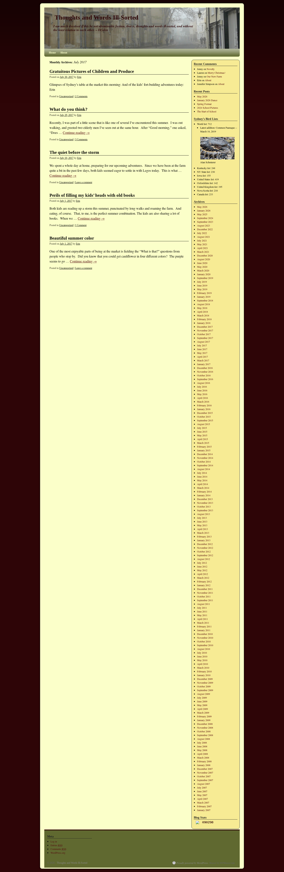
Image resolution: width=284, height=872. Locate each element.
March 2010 (203, 667)
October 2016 (204, 375)
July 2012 (202, 562)
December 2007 (205, 768)
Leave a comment (83, 182)
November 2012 (205, 547)
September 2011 (205, 600)
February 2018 (204, 319)
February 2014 (204, 491)
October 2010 (204, 641)
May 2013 (202, 525)
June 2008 (202, 746)
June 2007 (202, 791)
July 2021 (202, 240)
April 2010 (202, 664)
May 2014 (202, 480)
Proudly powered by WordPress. (192, 863)
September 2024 (205, 218)
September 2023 (205, 221)
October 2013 (204, 506)
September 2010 (205, 645)
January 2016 (203, 409)
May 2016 (202, 394)
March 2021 (203, 251)
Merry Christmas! (216, 72)
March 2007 (203, 802)
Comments (58, 849)
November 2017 (205, 330)
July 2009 (202, 697)
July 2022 (202, 233)
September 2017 (205, 338)
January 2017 (203, 364)
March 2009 (203, 712)
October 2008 (204, 731)
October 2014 (204, 461)
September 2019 (205, 278)
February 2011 (204, 626)
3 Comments (81, 139)
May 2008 (202, 750)
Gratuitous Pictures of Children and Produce (91, 71)
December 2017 (205, 326)
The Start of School (206, 111)
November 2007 (205, 772)
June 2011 (202, 611)
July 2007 (202, 787)
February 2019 (204, 293)
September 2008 (205, 735)
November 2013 (205, 502)
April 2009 (202, 708)
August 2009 (203, 693)
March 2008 (203, 757)
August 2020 (203, 259)
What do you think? (68, 109)
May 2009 (202, 705)
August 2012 (203, 559)
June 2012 (202, 566)
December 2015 (205, 412)
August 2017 (203, 341)
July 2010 (202, 652)
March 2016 (203, 401)
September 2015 (205, 420)
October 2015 (204, 416)
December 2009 (205, 678)
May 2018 (202, 308)
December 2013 (205, 499)
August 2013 (203, 514)
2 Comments (81, 96)
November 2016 (205, 371)
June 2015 (202, 431)
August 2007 (203, 783)
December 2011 (205, 589)
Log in (54, 841)
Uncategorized (66, 96)
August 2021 (203, 236)
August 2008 (203, 738)
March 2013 (203, 532)
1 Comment (80, 225)
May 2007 (202, 795)
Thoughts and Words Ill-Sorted (96, 17)
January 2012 (203, 585)
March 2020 (203, 270)
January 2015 (203, 450)
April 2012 (202, 574)
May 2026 (202, 96)
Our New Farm (214, 76)
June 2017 (202, 349)
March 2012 (203, 577)
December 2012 (205, 544)
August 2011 (203, 604)
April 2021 (202, 248)
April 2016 (202, 397)
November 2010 (205, 637)
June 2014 (202, 476)
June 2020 (202, 263)
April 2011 (202, 619)
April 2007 (202, 798)
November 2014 (205, 457)
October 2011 (204, 596)
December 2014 (205, 454)
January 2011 (203, 630)
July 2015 (202, 427)
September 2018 (205, 300)
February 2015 (204, 446)
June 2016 (202, 390)
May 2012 (202, 570)
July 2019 (202, 281)
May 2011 (202, 615)
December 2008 (205, 723)
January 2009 (203, 720)
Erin (79, 77)
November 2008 (205, 727)
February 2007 (204, 806)
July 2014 (202, 472)
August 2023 (203, 225)
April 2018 (202, 311)
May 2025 (202, 214)
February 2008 (204, 761)
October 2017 (204, 334)
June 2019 (202, 285)
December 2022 (205, 229)
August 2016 (203, 382)
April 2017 (202, 356)
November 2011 (205, 592)
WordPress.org (58, 852)
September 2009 (205, 690)
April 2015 (202, 439)
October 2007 (204, 776)
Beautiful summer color (71, 238)
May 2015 (202, 435)
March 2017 (203, 360)
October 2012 (204, 551)
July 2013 (202, 517)
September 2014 (205, 465)
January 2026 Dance (207, 100)
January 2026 (203, 210)
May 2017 (202, 353)
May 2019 (202, 289)
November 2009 (205, 682)
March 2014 (203, 487)
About (63, 52)
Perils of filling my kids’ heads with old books (92, 195)
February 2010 (204, 671)
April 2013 (202, 529)
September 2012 (205, 555)
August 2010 (203, 649)
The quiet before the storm (74, 152)
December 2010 (205, 634)
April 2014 (202, 484)
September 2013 (205, 510)
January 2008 (203, 765)
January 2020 (203, 274)
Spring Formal (204, 104)
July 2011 (202, 607)
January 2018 (203, 323)
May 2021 (202, 244)
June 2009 (202, 701)
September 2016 (205, 379)
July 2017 (202, 345)
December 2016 (205, 367)
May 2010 (202, 660)
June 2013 (202, 521)
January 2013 (203, 540)
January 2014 (203, 495)
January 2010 (203, 675)
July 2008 (202, 742)
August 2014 (203, 469)
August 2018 (203, 304)
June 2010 (202, 656)
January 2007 (203, 810)
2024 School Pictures (207, 107)
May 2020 (202, 266)
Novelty (211, 69)
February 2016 (204, 405)
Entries (57, 845)
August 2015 (203, 424)
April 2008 (202, 753)
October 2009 (204, 686)
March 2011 (203, 622)
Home (52, 52)
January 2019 (203, 296)
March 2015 (203, 442)
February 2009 (204, 716)
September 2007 (205, 780)
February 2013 (204, 536)
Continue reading (76, 132)
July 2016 (202, 386)
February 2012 (204, 581)
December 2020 (205, 255)
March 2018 (203, 315)
